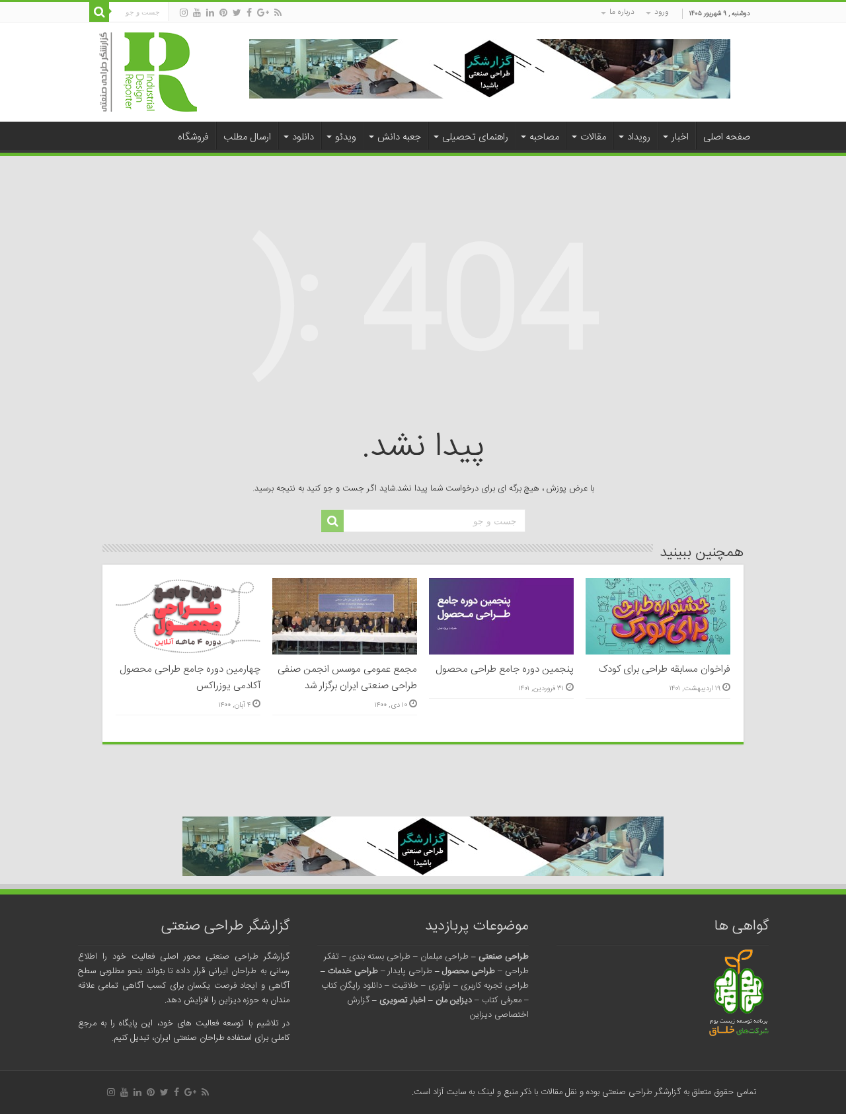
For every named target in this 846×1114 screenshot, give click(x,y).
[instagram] (183, 13)
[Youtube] (197, 13)
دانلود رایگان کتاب (351, 985)
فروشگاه (193, 137)
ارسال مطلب (247, 137)
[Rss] (278, 13)
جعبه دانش (399, 137)
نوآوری (439, 985)
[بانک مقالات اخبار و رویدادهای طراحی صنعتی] (148, 73)
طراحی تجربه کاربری (495, 985)
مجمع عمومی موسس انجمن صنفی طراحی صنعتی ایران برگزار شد (347, 677)
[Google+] (263, 13)
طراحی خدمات (353, 971)
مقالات (593, 137)
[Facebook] (249, 13)
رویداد (638, 137)
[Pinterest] (223, 13)
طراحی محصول (468, 971)
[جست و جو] (99, 12)
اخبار (680, 137)
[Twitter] (237, 13)
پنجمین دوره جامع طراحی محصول (505, 669)
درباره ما (621, 12)
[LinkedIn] (210, 13)
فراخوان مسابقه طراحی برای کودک (664, 669)
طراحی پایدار (410, 971)
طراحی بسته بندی (379, 956)
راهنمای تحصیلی (475, 137)
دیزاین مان (454, 1000)
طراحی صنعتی (504, 956)
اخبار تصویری (402, 1000)
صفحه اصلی (726, 137)
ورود (661, 12)
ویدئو (345, 137)
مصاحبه (544, 137)
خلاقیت (405, 985)
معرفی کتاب (501, 1000)
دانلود (303, 137)
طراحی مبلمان (444, 956)
